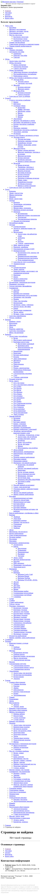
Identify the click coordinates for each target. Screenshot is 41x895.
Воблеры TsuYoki (24, 578)
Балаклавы (21, 107)
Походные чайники (20, 766)
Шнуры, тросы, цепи (16, 816)
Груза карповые (19, 409)
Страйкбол (9, 639)
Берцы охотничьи (19, 65)
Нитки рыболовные (16, 533)
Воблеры (16, 572)
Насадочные (22, 548)
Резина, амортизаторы (21, 368)
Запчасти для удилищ (21, 611)
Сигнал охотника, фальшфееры (20, 286)
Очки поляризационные (18, 535)
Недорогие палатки (20, 729)
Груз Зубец (17, 386)
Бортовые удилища (20, 610)
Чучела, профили (15, 318)
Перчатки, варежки (20, 128)
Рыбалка (8, 334)
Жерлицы (16, 420)
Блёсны (16, 571)
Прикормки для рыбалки (22, 565)
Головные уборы (19, 106)
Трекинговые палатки (21, 738)
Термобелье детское (25, 143)
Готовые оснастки (15, 379)
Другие (16, 582)
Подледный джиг (24, 478)
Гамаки (12, 697)
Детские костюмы (24, 139)
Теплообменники (19, 695)
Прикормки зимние (20, 461)
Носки (15, 126)
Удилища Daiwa (19, 624)
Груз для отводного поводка (23, 385)
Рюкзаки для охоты (20, 799)
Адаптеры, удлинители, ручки (28, 435)
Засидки (16, 290)
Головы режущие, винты (26, 438)
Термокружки (14, 794)
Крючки (12, 515)
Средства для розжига (17, 331)
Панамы (21, 115)
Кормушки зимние (20, 425)
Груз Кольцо (17, 392)
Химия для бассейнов (17, 42)
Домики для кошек (16, 50)
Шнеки (20, 446)
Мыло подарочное (20, 745)
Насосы (12, 662)
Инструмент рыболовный (22, 340)
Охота (7, 189)
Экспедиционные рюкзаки (23, 801)
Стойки (12, 600)
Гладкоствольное (19, 226)
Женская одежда (19, 148)
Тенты (15, 736)
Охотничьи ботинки (20, 66)
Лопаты (16, 704)
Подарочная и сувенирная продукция (22, 744)
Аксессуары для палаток (22, 725)
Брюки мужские (23, 165)
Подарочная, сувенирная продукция (22, 282)
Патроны (12, 266)
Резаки (15, 693)
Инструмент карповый (26, 344)
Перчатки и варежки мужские (28, 178)
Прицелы (16, 212)
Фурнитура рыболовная (17, 636)
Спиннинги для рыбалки (22, 623)
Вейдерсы (17, 104)
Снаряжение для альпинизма (19, 771)
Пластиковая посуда (16, 33)
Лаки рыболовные (20, 359)
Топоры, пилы (18, 706)
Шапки (20, 117)
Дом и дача (9, 26)
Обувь (7, 59)
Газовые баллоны (19, 684)
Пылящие (21, 554)
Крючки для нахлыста (21, 522)
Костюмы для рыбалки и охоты (24, 122)
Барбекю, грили (15, 321)
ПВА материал (18, 563)
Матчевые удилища (20, 615)
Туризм (7, 680)
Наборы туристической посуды (24, 764)
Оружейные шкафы (16, 223)
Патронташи (17, 303)
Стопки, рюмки (19, 768)
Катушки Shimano (19, 507)
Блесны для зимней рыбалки (28, 468)
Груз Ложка (17, 394)
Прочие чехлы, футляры (22, 306)
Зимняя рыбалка (15, 416)
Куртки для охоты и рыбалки (23, 124)
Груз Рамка (17, 401)
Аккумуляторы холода (21, 811)
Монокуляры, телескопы (22, 208)
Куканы (16, 357)
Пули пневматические (26, 260)
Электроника (14, 671)
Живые (16, 584)
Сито (15, 375)
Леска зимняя (18, 450)
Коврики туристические (18, 708)
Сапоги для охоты (19, 68)
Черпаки (16, 491)
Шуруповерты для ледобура (28, 448)
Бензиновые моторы (20, 652)
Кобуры (16, 292)
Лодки (11, 645)
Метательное (18, 232)
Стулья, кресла (18, 719)
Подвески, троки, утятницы (23, 305)
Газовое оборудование (17, 682)
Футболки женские (24, 159)
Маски (20, 113)
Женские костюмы (24, 156)
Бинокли (16, 202)
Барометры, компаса (20, 822)
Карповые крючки (20, 520)
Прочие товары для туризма (19, 770)
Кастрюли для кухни (20, 37)
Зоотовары (9, 48)
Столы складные (19, 718)
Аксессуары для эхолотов (22, 673)
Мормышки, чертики (25, 476)
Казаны (16, 755)
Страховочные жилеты (21, 669)
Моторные (17, 649)
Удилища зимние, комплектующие (25, 489)
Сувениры (17, 749)
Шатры (16, 742)
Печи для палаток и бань (22, 731)
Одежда (8, 98)
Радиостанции (18, 677)
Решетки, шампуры (16, 329)
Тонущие (21, 556)
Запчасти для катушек (21, 500)
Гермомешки (13, 699)
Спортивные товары (16, 790)
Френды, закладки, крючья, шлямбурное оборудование (23, 785)
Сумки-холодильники (21, 814)
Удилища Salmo (19, 626)
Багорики (16, 418)
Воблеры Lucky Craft (25, 574)
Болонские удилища (20, 608)
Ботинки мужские (24, 93)
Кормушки (17, 353)
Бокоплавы (22, 470)
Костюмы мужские (24, 173)
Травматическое (19, 264)
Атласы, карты (18, 820)
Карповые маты (23, 345)
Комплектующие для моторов (24, 656)
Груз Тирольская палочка (22, 403)
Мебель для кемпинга (17, 712)
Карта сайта (9, 18)
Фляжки (12, 803)
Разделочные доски (20, 39)
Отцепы (16, 455)
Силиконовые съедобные (22, 595)
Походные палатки (20, 734)
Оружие (12, 225)
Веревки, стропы (19, 773)
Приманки (13, 569)
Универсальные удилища (22, 632)
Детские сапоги (23, 81)
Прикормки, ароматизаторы (19, 543)
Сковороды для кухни (21, 40)
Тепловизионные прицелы (27, 219)
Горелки (16, 686)
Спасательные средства (17, 664)
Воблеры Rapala (23, 576)
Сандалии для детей (25, 83)
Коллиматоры (23, 213)
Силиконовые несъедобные (23, 593)
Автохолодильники (20, 809)
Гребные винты (19, 654)
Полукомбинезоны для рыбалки (24, 74)
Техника (8, 641)
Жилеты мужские (24, 171)
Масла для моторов (20, 658)
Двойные (16, 517)
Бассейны (12, 27)
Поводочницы (18, 364)
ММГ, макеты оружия (21, 245)
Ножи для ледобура (25, 442)
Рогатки (20, 241)
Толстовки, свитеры (20, 132)
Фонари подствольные (21, 221)
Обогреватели (18, 690)
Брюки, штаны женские (26, 150)
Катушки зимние (19, 422)
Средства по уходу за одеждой (20, 187)
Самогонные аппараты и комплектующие (24, 44)
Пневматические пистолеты (28, 258)
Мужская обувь (18, 91)
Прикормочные (23, 552)
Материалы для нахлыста (18, 531)
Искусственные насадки (26, 474)
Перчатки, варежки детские (28, 141)
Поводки (16, 362)
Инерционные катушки (21, 502)
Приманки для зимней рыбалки (24, 463)
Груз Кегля (17, 390)
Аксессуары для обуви (17, 61)
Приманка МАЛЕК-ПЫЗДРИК (29, 479)
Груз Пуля (17, 399)
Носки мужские (23, 176)
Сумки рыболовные (16, 602)
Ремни (15, 308)
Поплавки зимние (19, 459)
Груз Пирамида (18, 398)
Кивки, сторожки (19, 424)
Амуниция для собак (16, 52)
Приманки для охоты (16, 284)
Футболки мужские (25, 184)
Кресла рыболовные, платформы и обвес (24, 513)
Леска (11, 530)
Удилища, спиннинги (17, 606)
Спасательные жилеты (21, 665)
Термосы (12, 796)
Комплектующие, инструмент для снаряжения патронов (25, 272)
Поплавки (13, 541)
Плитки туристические (21, 691)
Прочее (16, 366)
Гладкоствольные (19, 267)
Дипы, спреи (18, 558)
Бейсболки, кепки (24, 111)
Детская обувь (18, 79)
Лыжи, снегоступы (16, 193)
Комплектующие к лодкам (18, 643)
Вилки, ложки (18, 753)
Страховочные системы (21, 781)
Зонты (11, 701)
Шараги (20, 483)
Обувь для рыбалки (16, 70)
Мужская (16, 163)
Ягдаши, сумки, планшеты (22, 314)
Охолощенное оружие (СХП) (23, 249)
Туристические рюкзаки (18, 797)
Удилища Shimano (19, 628)
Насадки (16, 561)
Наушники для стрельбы (22, 297)
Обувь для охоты (15, 63)
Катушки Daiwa (19, 504)
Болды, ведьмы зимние (26, 472)
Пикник (8, 319)
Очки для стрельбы (20, 301)
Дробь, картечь (18, 269)
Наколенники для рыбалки (23, 453)
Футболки (17, 133)
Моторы (12, 651)
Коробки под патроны (21, 293)
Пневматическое (19, 251)
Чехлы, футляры (23, 444)
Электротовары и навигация (19, 818)
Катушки (12, 496)
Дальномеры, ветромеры (22, 204)
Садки (11, 598)
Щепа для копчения (16, 332)
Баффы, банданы (24, 109)
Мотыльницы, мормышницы (23, 452)
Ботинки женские (24, 87)
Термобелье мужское (25, 182)
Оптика (12, 200)
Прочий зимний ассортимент (23, 485)
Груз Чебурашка (19, 405)
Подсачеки (13, 539)
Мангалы (12, 325)
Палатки (12, 723)
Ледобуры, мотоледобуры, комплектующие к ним (22, 432)
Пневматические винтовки (27, 256)
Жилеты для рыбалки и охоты (24, 120)
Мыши (15, 589)
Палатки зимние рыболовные (24, 457)
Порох (15, 277)
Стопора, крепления (20, 377)
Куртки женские (23, 158)
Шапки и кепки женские (26, 161)
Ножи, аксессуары (15, 199)
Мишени (12, 197)
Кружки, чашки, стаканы (22, 760)
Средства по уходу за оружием (24, 262)
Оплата (7, 14)
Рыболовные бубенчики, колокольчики (22, 371)
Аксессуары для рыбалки (18, 336)
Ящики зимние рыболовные (23, 494)
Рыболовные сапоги (20, 76)
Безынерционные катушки (23, 498)
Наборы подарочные (20, 747)
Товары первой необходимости (20, 46)
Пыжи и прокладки (20, 279)
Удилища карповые (20, 630)
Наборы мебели (19, 714)
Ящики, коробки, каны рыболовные (22, 638)
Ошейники (17, 53)
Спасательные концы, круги (23, 667)
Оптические (22, 217)
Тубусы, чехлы (14, 604)
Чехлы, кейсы (18, 312)
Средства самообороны (17, 316)
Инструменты (14, 703)
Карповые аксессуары (21, 342)
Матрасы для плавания (17, 29)
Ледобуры (21, 440)
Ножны (16, 299)
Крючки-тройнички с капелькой (25, 429)
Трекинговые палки (20, 783)
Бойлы (15, 546)
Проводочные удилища (21, 621)
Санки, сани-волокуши (21, 487)
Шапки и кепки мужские (27, 186)
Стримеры (17, 597)
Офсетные (17, 526)
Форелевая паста (19, 567)
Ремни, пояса (22, 180)
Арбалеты (21, 238)
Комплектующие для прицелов (29, 215)
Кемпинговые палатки (21, 727)
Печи (11, 327)
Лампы (16, 688)
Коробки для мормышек (22, 427)
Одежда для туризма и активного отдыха (24, 135)
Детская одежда (19, 137)
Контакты (8, 16)
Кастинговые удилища (21, 613)
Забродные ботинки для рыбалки (25, 72)
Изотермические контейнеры (23, 812)
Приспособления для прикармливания (25, 348)
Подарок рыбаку (15, 537)
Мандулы (16, 587)
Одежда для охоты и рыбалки (19, 100)
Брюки (15, 102)
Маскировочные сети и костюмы (25, 295)
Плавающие (22, 550)
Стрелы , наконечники (26, 243)
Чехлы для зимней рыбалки (23, 492)
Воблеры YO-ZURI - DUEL (28, 580)
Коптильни (13, 323)
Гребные (16, 647)
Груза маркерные (19, 411)
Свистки (16, 57)
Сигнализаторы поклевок (22, 373)
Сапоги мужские (24, 94)
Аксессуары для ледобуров (27, 437)
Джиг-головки (18, 414)
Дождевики (17, 119)
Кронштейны (18, 206)
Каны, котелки (18, 757)
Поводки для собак (20, 55)
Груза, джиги (14, 381)
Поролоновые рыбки (20, 591)
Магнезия (16, 777)
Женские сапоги (23, 89)
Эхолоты (16, 678)
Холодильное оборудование (19, 807)
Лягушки (16, 585)
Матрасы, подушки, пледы (18, 31)
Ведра (15, 338)
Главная (8, 11)
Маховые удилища (20, 617)
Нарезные (16, 275)
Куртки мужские (24, 174)
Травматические (19, 280)
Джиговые (17, 518)
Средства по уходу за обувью (19, 96)
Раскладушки (18, 716)
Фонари (12, 805)
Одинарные (17, 524)
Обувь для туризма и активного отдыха (23, 78)
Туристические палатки (21, 740)
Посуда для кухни (15, 35)
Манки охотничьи (15, 195)
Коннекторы (17, 351)
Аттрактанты (18, 545)
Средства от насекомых (17, 792)
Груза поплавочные (20, 412)
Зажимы (16, 775)
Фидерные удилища (20, 634)
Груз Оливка (17, 396)
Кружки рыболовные (21, 355)
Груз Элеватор (18, 407)
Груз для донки (18, 383)
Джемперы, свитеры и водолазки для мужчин (26, 168)
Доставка (8, 13)
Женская (16, 85)
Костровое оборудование (18, 710)
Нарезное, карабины (20, 247)
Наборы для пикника (16, 721)
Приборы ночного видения (23, 210)
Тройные (16, 528)
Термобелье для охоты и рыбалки (25, 130)
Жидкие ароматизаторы (21, 559)
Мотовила (17, 360)
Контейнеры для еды (20, 758)
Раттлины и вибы (24, 481)
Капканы (12, 191)
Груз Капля (17, 388)
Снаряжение (13, 288)
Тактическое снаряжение (22, 310)
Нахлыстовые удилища (21, 619)
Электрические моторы (21, 660)
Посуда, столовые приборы (19, 751)
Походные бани (19, 732)
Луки (19, 239)
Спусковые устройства (21, 779)
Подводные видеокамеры (22, 675)
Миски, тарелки (19, 762)
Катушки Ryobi (18, 505)
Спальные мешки (15, 788)
